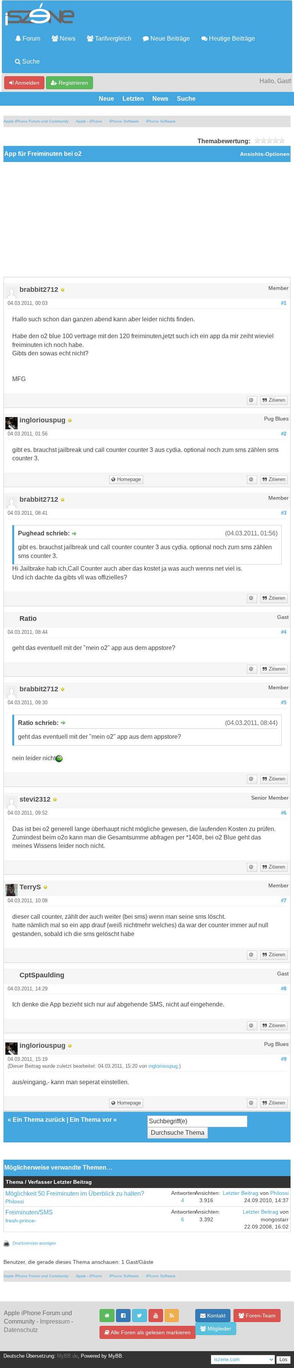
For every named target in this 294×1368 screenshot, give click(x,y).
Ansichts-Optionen (265, 154)
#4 (283, 632)
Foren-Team (260, 1315)
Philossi (14, 1201)
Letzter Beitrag (240, 1193)
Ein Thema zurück (39, 1119)
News (66, 38)
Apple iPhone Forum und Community (36, 121)
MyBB (115, 1356)
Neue (106, 98)
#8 (283, 989)
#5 (283, 702)
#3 (283, 513)
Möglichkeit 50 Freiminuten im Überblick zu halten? (74, 1193)
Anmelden (26, 83)
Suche (30, 61)
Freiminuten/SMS (29, 1212)
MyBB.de (67, 1356)
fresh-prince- (20, 1221)
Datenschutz (21, 1330)
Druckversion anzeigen (34, 1243)
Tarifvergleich (112, 38)
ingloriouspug (163, 1066)
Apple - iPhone (89, 121)
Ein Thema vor (91, 1119)
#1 (283, 303)
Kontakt (215, 1315)
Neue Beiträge (169, 38)
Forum (30, 38)
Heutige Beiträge (231, 38)
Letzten (133, 98)
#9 (283, 1059)
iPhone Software (124, 121)
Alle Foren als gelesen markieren (150, 1332)
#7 (283, 900)
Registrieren (72, 83)
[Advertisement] (147, 219)
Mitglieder (218, 1328)
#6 (283, 813)
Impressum (55, 1321)
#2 (283, 434)
